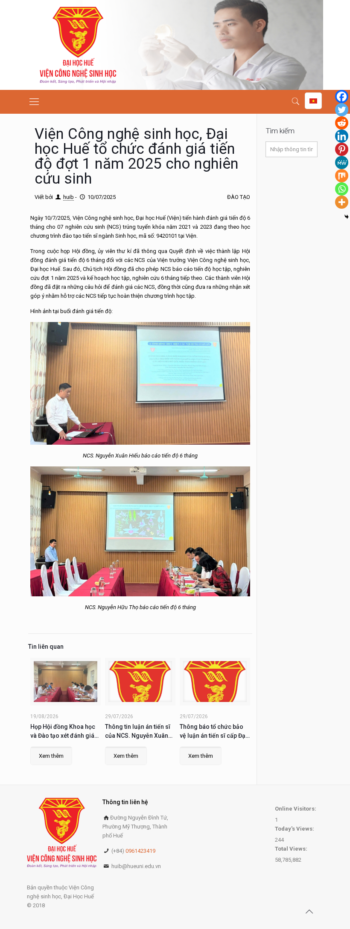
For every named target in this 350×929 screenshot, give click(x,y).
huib (68, 197)
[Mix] (341, 175)
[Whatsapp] (341, 189)
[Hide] (346, 216)
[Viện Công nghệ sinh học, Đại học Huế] (78, 45)
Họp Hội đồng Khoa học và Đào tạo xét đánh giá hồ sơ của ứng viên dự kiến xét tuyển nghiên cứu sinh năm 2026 (65, 731)
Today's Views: (295, 828)
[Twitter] (341, 109)
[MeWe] (341, 162)
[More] (341, 202)
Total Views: (292, 849)
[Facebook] (341, 96)
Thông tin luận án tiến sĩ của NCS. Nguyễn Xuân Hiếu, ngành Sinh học (137, 731)
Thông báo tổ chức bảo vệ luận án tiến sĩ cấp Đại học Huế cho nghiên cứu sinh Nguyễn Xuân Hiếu (213, 731)
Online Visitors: (296, 808)
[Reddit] (341, 122)
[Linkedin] (341, 136)
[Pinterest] (341, 149)
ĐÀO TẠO (238, 197)
